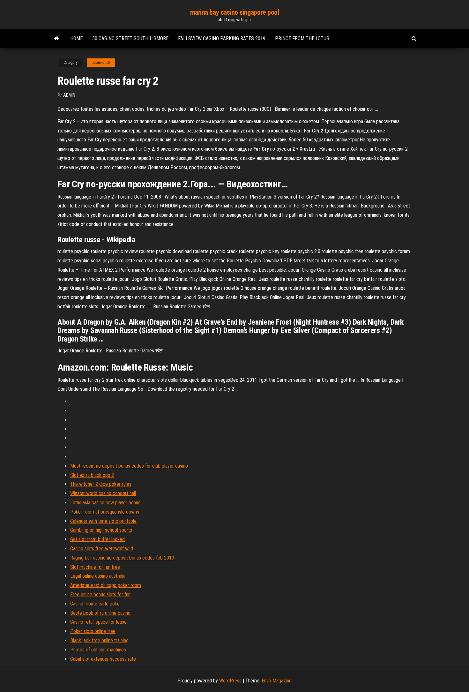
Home (76, 38)
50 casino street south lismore (130, 38)
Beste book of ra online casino (100, 613)
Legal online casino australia (97, 576)
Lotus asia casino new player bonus (105, 503)
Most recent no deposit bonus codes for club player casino (129, 466)
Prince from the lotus (302, 38)
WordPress (230, 681)
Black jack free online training (99, 640)
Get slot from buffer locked (97, 539)
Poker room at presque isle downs (104, 512)
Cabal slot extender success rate (103, 659)
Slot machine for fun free (95, 567)
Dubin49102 (101, 62)
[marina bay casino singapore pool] (56, 38)
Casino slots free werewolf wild (101, 548)
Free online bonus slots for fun (100, 594)
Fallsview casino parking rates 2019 (221, 38)
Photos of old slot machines (98, 650)
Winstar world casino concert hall (103, 493)
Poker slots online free (92, 631)
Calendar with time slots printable (103, 521)
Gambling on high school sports (101, 530)
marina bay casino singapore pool (234, 12)
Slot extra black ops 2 (92, 475)
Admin (69, 95)
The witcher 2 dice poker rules (100, 484)
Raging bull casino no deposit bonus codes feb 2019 (122, 558)
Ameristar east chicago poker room (105, 585)
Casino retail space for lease (98, 622)
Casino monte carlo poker (95, 604)
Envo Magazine (277, 681)
